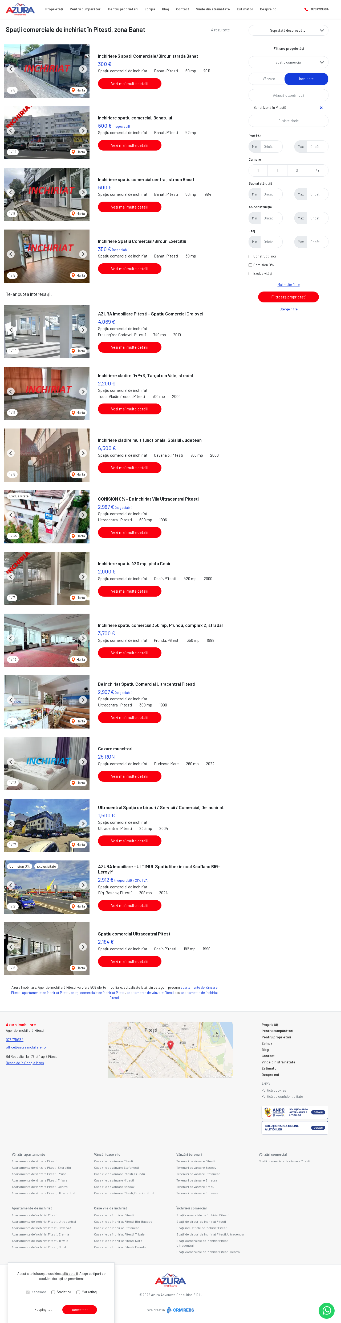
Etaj (252, 231)
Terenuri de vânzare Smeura (196, 1180)
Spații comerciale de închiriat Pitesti (202, 1215)
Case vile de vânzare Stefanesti (116, 1167)
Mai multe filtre (289, 284)
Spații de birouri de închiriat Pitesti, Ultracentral (210, 1234)
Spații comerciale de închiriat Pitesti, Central (208, 1252)
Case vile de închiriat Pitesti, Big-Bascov (123, 1221)
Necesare (38, 1292)
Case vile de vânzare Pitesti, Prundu (119, 1174)
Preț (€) (255, 136)
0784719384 (320, 9)
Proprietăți (54, 9)
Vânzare (269, 79)
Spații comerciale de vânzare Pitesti (284, 1161)
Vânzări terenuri (189, 1154)
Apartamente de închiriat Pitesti (34, 1215)
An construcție (260, 207)
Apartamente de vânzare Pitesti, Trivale (39, 1180)
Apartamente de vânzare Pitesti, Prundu (40, 1174)
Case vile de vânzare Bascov (114, 1186)
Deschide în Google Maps (25, 1063)
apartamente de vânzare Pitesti (150, 993)
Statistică (64, 1292)
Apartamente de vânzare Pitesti (34, 1161)
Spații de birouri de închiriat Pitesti (201, 1221)
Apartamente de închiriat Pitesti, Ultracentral (44, 1221)
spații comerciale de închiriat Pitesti (98, 993)
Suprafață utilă (260, 183)
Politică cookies (274, 1090)
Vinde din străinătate (213, 9)
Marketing (89, 1292)
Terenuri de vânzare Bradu (195, 1186)
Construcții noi (264, 256)
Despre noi (268, 9)
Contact (182, 9)
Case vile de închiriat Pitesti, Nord (118, 1240)
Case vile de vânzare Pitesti (113, 1161)
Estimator (245, 9)
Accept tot (80, 1310)
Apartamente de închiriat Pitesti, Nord (39, 1247)
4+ (317, 170)
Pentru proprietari (122, 9)
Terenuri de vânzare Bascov (196, 1167)
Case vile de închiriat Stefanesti (117, 1228)
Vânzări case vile (107, 1154)
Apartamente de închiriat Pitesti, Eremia (40, 1234)
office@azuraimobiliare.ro (26, 1047)
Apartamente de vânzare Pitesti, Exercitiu (41, 1167)
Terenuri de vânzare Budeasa (197, 1193)
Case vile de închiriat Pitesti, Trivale (119, 1234)
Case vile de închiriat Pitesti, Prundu (120, 1247)
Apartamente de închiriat (32, 1208)
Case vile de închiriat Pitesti (114, 1215)
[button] (11, 69)
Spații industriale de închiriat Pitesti (202, 1228)
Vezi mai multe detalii (129, 83)
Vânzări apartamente (28, 1154)
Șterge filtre (289, 309)
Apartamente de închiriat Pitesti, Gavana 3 (41, 1228)
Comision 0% (263, 265)
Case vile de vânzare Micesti (114, 1180)
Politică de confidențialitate (282, 1096)
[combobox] (288, 62)
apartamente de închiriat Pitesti (45, 993)
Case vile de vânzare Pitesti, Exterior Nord (124, 1193)
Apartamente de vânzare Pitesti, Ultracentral (43, 1193)
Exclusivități (262, 273)
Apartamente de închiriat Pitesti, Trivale (40, 1240)
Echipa (149, 9)
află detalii (70, 1273)
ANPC (266, 1084)
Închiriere (306, 79)
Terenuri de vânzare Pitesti (195, 1161)
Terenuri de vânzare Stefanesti (198, 1174)
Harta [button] (80, 90)
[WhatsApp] (327, 1311)
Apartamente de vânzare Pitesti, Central (40, 1186)
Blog (165, 9)
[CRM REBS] (180, 1310)
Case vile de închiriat (110, 1208)
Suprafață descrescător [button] (288, 30)
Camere (255, 159)
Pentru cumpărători (85, 9)
